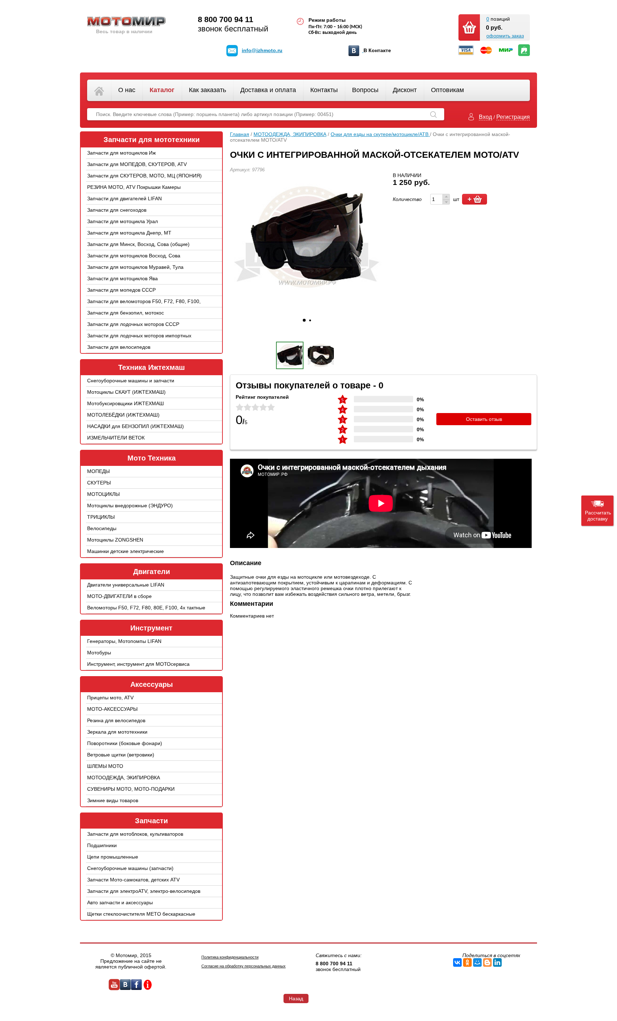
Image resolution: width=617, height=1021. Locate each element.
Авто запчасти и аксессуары (120, 902)
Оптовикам (447, 90)
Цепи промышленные (112, 857)
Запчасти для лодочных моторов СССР (133, 324)
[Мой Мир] (477, 962)
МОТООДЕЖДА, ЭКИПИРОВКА (123, 777)
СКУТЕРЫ (99, 483)
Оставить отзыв (484, 419)
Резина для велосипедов (116, 720)
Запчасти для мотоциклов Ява (122, 278)
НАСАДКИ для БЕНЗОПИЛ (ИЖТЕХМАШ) (135, 426)
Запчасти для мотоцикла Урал (122, 221)
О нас (126, 90)
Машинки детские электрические (125, 551)
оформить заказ (505, 36)
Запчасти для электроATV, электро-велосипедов (143, 891)
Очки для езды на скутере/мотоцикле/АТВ (380, 134)
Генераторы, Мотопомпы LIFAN (124, 641)
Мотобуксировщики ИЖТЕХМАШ (125, 403)
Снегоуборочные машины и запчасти (130, 380)
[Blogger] (487, 962)
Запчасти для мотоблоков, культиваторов (135, 834)
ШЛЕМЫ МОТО (105, 766)
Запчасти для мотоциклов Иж (121, 153)
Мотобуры (99, 652)
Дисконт (405, 90)
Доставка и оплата (268, 90)
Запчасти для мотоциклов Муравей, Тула (135, 267)
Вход (485, 117)
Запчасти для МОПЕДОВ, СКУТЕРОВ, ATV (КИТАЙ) (137, 169)
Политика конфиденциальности (230, 957)
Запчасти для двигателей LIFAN (124, 198)
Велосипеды (101, 528)
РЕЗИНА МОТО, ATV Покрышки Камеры (134, 187)
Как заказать (207, 90)
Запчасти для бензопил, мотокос (125, 313)
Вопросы (365, 90)
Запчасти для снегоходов (116, 210)
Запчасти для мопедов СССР (121, 290)
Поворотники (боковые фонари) (124, 743)
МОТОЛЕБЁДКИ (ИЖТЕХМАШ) (123, 415)
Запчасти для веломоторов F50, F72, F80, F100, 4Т (144, 306)
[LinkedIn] (497, 962)
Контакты (324, 90)
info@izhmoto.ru (262, 50)
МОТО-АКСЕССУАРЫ (112, 709)
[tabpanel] (306, 237)
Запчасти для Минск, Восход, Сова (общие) (138, 244)
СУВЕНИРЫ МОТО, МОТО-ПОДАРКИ (131, 789)
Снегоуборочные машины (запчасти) (130, 868)
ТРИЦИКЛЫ (101, 517)
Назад (296, 998)
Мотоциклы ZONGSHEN (115, 540)
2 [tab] (310, 320)
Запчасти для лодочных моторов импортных (139, 335)
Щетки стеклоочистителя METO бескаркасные (141, 914)
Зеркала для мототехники (117, 732)
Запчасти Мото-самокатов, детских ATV (133, 879)
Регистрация (513, 117)
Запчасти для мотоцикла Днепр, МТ (129, 233)
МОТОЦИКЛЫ (103, 494)
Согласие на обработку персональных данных (243, 966)
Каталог (162, 90)
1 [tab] (304, 320)
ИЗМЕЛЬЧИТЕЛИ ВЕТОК (116, 438)
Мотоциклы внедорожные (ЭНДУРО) (130, 505)
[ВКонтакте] (457, 962)
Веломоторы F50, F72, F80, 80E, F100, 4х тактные (146, 607)
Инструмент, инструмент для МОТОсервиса (138, 664)
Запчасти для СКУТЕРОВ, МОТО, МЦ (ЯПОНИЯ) (144, 175)
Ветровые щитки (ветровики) (120, 755)
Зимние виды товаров (112, 800)
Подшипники (102, 845)
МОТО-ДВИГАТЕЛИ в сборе (119, 596)
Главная (239, 134)
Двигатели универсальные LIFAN (125, 585)
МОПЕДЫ (98, 471)
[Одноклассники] (467, 962)
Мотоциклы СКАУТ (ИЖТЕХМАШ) (126, 392)
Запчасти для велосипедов (118, 347)
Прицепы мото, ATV (110, 697)
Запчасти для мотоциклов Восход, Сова (133, 255)
